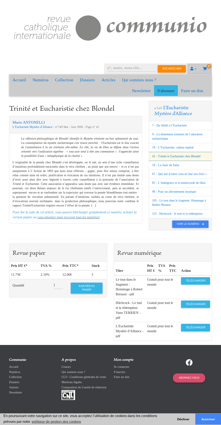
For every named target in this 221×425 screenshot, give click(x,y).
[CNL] (68, 394)
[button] (193, 68)
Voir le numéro (188, 223)
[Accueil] (110, 27)
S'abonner (166, 90)
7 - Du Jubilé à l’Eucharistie (169, 125)
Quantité (18, 285)
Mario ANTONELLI (29, 122)
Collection (64, 79)
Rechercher (172, 68)
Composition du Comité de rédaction (84, 387)
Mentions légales (72, 382)
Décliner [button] (183, 419)
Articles (108, 79)
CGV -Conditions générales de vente (84, 377)
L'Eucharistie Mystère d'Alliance (33, 127)
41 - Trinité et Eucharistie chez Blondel (176, 156)
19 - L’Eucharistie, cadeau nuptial (173, 147)
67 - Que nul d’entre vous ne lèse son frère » (179, 174)
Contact (66, 366)
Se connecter (121, 366)
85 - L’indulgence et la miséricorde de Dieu (178, 182)
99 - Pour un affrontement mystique (174, 191)
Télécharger (195, 280)
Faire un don (192, 90)
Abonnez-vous (189, 377)
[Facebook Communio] (189, 363)
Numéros (41, 79)
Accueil (19, 79)
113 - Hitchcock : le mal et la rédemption (177, 213)
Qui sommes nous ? (139, 79)
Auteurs (14, 387)
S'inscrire (119, 372)
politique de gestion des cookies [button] (56, 421)
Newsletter (141, 90)
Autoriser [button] (208, 419)
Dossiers (87, 79)
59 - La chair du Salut (165, 165)
